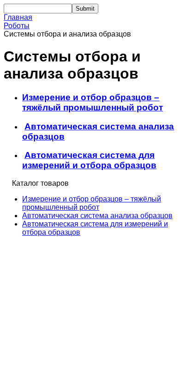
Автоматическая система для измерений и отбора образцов (89, 160)
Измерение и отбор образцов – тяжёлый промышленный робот (92, 102)
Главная (18, 17)
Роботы (17, 26)
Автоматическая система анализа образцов (97, 215)
